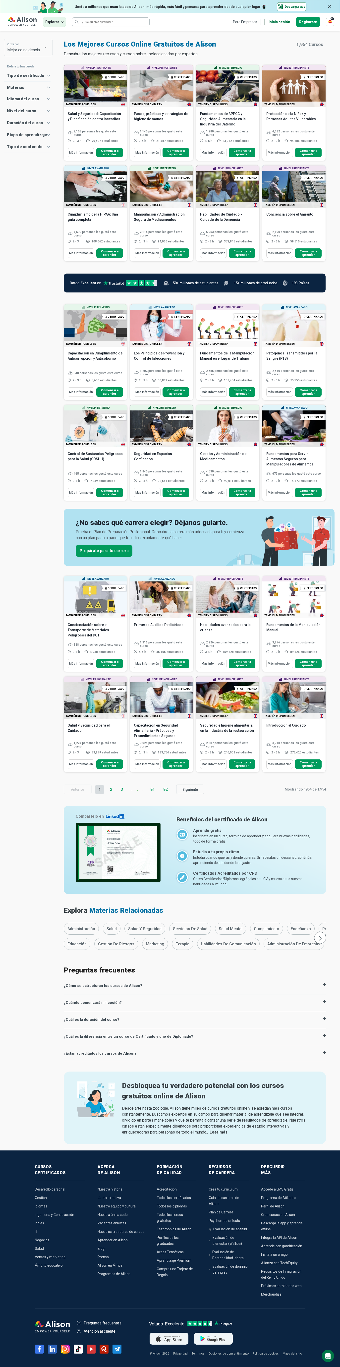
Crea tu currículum (223, 1189)
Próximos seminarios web (281, 1286)
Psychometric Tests (224, 1221)
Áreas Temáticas (170, 1252)
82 (165, 789)
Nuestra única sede (113, 1215)
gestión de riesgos (116, 944)
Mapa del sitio (292, 1353)
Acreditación (167, 1189)
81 (152, 789)
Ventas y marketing (50, 1257)
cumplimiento (266, 928)
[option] (81, 929)
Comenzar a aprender (109, 152)
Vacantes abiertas (112, 1223)
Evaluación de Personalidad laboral (228, 1255)
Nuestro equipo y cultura (117, 1206)
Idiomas (41, 1206)
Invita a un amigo (274, 1254)
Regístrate (308, 22)
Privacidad (180, 1353)
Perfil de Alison (272, 1206)
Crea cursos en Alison (278, 1215)
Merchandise (271, 1294)
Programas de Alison (114, 1274)
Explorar (52, 22)
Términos (198, 1353)
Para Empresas (245, 22)
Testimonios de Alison (174, 1229)
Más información (81, 152)
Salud (39, 1249)
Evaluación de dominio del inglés (230, 1269)
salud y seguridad (145, 928)
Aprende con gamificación (281, 1246)
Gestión (41, 1198)
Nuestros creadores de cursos (121, 1232)
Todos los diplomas (172, 1206)
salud (112, 928)
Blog (101, 1249)
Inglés (39, 1223)
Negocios (42, 1240)
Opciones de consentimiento (229, 1353)
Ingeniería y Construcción (54, 1215)
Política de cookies (266, 1353)
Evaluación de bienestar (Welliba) (227, 1241)
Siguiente (190, 790)
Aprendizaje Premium (174, 1260)
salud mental (230, 928)
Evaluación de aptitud (230, 1229)
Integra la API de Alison (279, 1238)
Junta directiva (109, 1198)
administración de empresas (293, 944)
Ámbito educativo (49, 1265)
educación (77, 944)
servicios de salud (190, 928)
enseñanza (301, 928)
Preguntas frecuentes (102, 1323)
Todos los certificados (174, 1198)
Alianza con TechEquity (279, 1263)
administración (81, 928)
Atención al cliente (99, 1331)
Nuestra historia (110, 1189)
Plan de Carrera (221, 1212)
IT (36, 1232)
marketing (155, 944)
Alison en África (110, 1265)
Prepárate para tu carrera (104, 550)
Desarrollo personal (50, 1189)
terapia (182, 944)
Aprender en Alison (113, 1240)
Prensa (103, 1257)
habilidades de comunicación (228, 944)
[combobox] (26, 47)
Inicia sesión (279, 22)
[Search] (76, 21)
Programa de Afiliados (278, 1198)
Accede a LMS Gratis (277, 1189)
